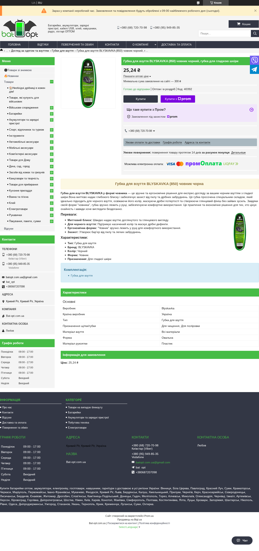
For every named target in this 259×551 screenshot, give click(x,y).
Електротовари (18, 209)
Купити (140, 99)
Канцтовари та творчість (24, 178)
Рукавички (15, 215)
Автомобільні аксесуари (24, 141)
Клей (12, 202)
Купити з (171, 99)
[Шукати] (255, 33)
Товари (9, 81)
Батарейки (15, 113)
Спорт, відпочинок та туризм (26, 129)
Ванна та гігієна (18, 196)
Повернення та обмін (77, 44)
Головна (14, 44)
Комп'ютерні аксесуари (23, 153)
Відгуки (42, 44)
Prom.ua (149, 516)
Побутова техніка (78, 422)
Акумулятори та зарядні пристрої (88, 417)
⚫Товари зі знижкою (18, 70)
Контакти (112, 44)
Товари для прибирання (23, 184)
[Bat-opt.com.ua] (20, 38)
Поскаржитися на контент (122, 523)
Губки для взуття (63, 50)
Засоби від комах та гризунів (27, 172)
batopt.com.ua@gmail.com (21, 277)
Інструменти (16, 135)
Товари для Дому (19, 160)
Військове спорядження (23, 107)
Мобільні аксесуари (21, 147)
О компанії (140, 44)
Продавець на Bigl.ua (129, 519)
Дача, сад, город (19, 166)
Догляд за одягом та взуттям (30, 50)
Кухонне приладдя (20, 190)
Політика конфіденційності (154, 523)
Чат (245, 540)
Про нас (7, 407)
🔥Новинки (11, 76)
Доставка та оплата (176, 44)
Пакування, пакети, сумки (25, 221)
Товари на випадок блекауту (85, 407)
